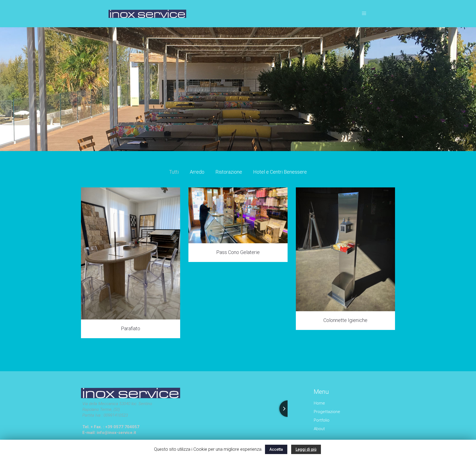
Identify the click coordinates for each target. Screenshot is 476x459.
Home (319, 403)
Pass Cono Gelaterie (238, 252)
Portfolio (321, 420)
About (319, 428)
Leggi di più (306, 449)
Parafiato (130, 328)
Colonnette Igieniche (345, 320)
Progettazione (327, 411)
